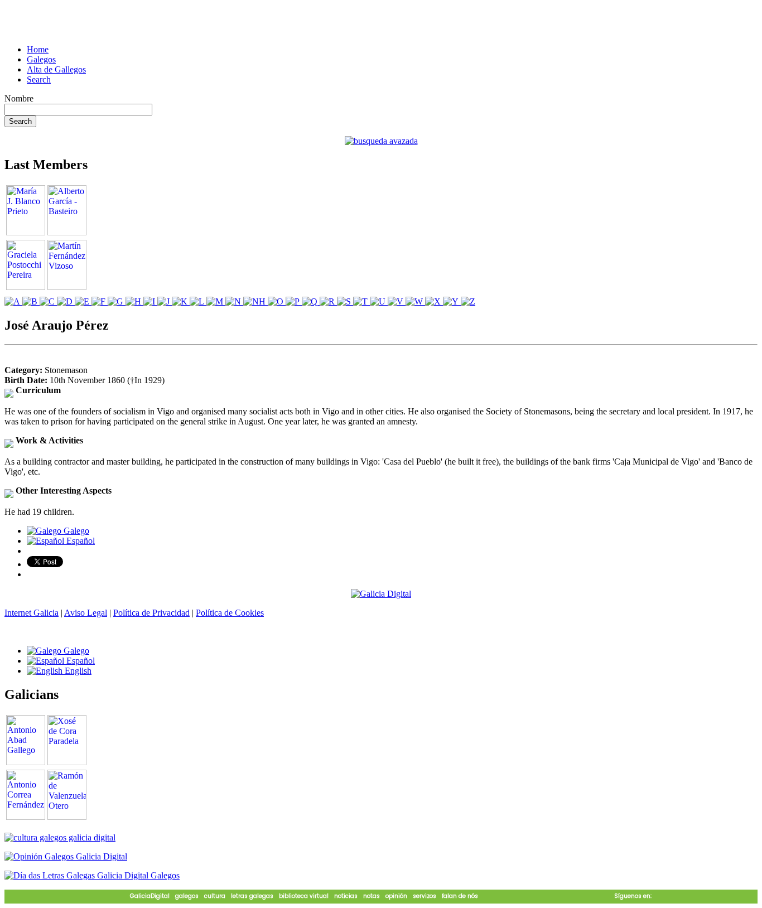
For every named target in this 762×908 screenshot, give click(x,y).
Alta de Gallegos (56, 69)
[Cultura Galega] (59, 837)
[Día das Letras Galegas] (92, 875)
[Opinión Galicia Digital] (65, 856)
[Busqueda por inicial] (13, 301)
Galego (75, 530)
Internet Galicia (31, 612)
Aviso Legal (85, 612)
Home (38, 49)
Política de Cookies (230, 612)
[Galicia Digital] (381, 593)
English (76, 670)
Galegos (41, 59)
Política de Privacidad (151, 612)
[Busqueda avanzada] (381, 141)
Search (39, 79)
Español (79, 540)
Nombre (18, 98)
